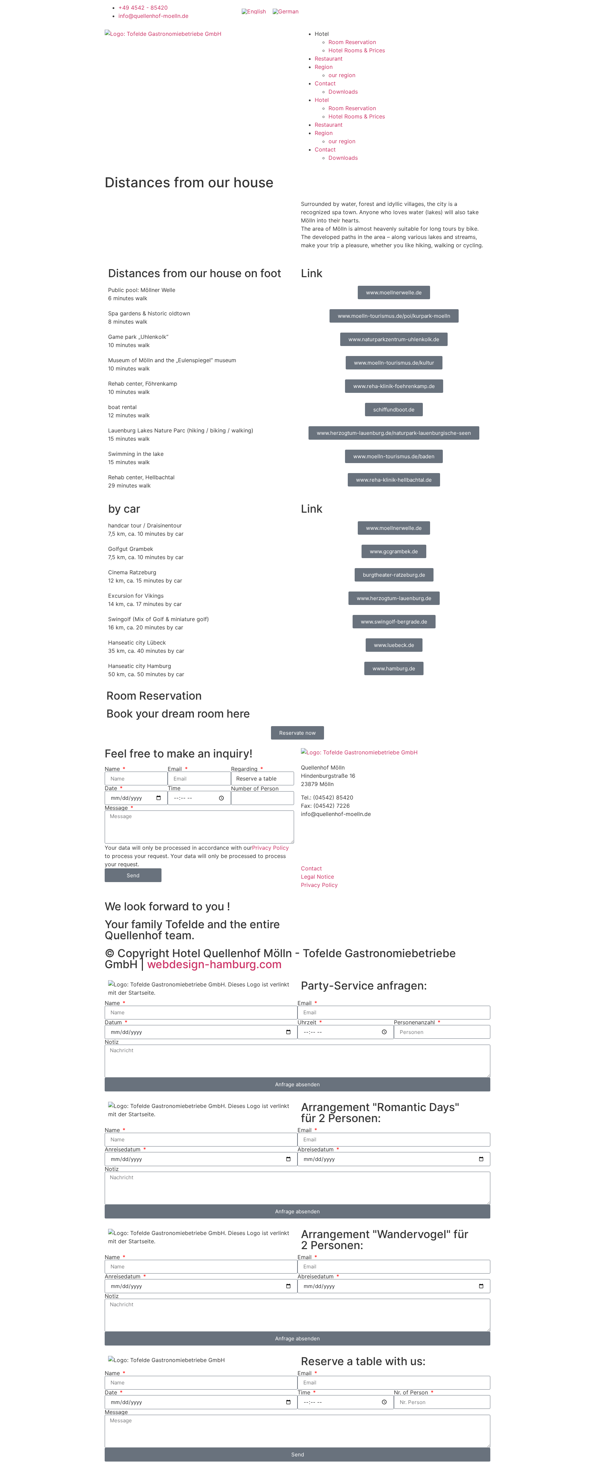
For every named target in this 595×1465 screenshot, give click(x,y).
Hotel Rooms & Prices (356, 50)
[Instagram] (394, 12)
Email (176, 769)
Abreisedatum (316, 1149)
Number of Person (255, 788)
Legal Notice (317, 876)
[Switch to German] (285, 11)
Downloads (343, 91)
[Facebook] (375, 12)
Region (324, 66)
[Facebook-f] (309, 838)
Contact (325, 83)
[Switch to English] (253, 11)
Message (117, 807)
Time (174, 788)
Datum (114, 1022)
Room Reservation (352, 42)
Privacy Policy (270, 847)
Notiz (112, 1042)
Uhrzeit (308, 1022)
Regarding (245, 769)
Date (112, 788)
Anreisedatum (123, 1149)
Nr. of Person (412, 1392)
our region (341, 75)
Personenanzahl (415, 1022)
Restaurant (329, 58)
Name (113, 769)
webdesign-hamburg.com (214, 964)
